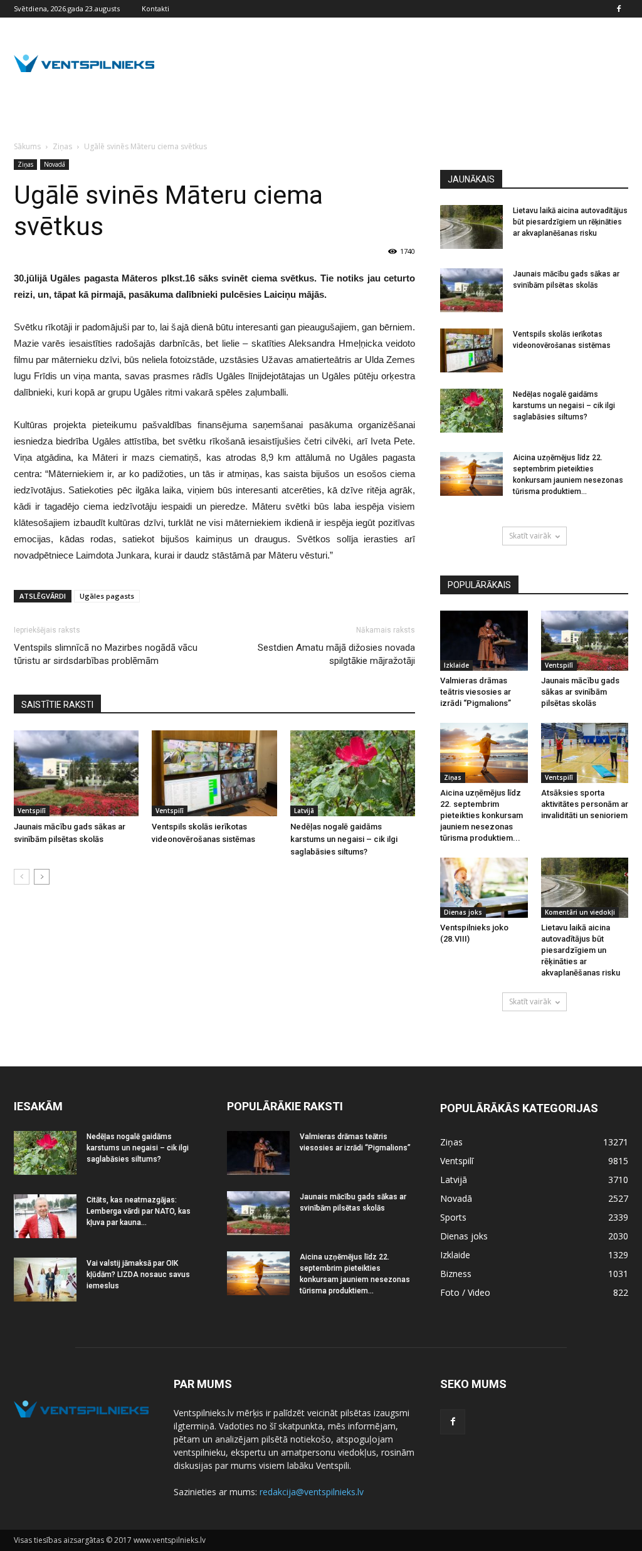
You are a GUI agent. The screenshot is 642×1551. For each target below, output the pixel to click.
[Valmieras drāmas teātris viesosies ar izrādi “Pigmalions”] (484, 641)
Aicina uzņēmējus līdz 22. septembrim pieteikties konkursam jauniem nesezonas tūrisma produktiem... (481, 815)
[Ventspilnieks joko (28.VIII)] (484, 888)
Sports (453, 1217)
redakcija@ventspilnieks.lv (312, 1492)
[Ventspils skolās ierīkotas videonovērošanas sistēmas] (214, 773)
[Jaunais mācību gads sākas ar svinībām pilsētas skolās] (76, 773)
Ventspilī (32, 810)
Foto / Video (465, 1292)
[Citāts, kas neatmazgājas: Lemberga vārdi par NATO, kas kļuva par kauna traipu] (45, 1216)
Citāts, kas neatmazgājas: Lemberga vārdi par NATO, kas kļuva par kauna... (139, 1211)
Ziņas (25, 164)
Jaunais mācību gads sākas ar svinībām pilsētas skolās (580, 692)
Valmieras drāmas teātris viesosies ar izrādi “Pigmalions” (475, 692)
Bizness (455, 1274)
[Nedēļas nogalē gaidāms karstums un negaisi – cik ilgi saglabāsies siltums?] (352, 773)
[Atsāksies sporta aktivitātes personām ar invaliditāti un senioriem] (585, 753)
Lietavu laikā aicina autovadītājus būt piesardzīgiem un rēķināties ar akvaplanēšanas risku (570, 222)
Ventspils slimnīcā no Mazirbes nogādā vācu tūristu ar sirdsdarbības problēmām (105, 654)
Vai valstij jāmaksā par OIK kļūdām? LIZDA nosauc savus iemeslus (138, 1274)
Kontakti (155, 8)
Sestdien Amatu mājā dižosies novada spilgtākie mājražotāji (336, 654)
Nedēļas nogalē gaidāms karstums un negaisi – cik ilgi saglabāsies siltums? (343, 839)
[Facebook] (618, 8)
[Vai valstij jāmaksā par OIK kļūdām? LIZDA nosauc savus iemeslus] (45, 1279)
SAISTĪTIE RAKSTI (57, 705)
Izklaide (456, 665)
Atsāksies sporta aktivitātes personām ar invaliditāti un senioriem (584, 804)
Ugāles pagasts (107, 596)
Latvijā (304, 810)
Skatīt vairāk (530, 535)
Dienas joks (463, 912)
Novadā (54, 164)
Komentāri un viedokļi (580, 912)
